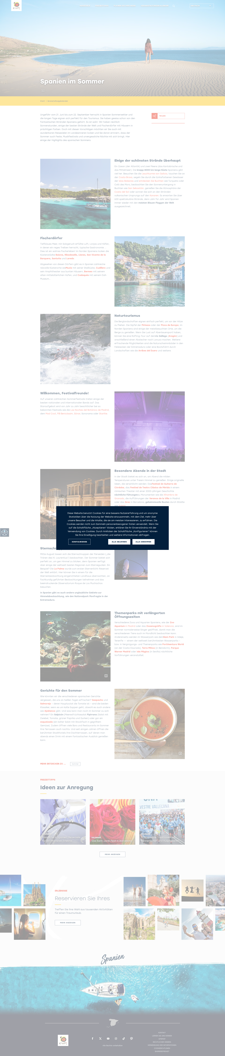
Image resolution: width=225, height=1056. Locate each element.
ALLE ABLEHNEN (119, 542)
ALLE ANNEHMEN (143, 542)
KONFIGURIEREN (79, 542)
